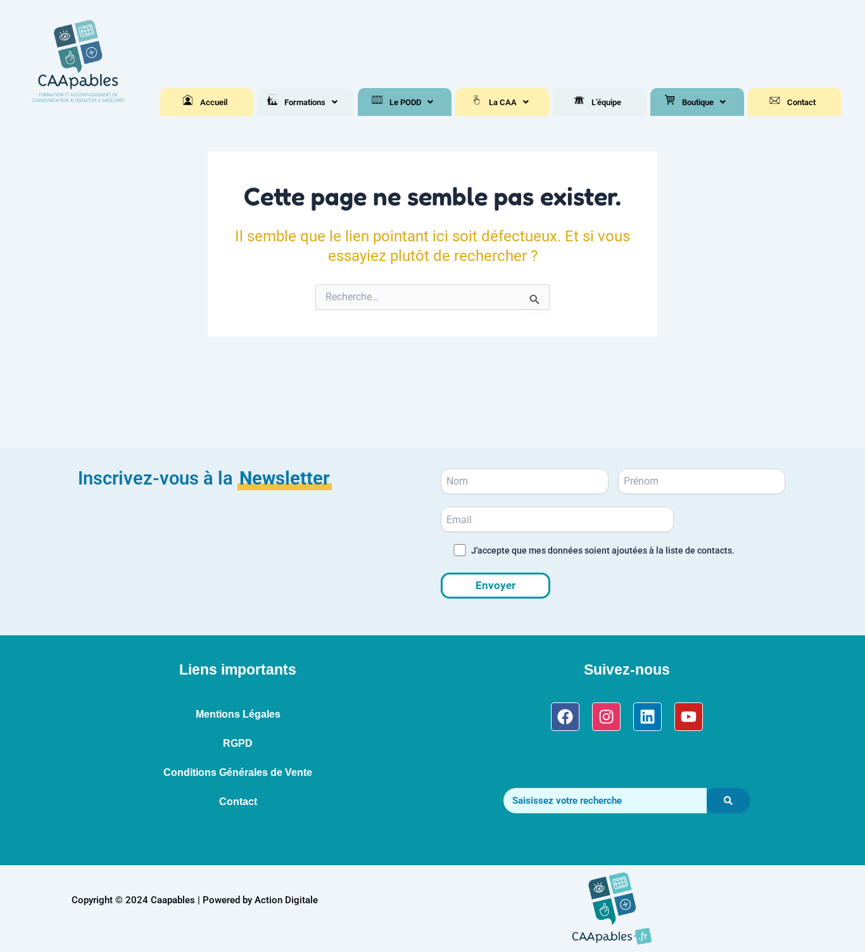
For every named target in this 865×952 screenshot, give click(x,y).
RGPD (238, 743)
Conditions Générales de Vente (237, 772)
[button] (310, 102)
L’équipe (606, 102)
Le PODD (405, 102)
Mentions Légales (238, 714)
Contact (801, 102)
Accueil (213, 102)
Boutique (698, 102)
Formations (304, 102)
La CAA (503, 102)
